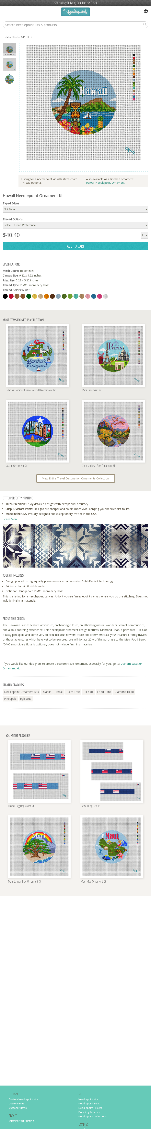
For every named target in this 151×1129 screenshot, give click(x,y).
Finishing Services (89, 1112)
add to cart (75, 246)
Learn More (10, 519)
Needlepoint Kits (22, 37)
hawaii (59, 692)
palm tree (73, 692)
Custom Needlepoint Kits (23, 1099)
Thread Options (13, 219)
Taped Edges (11, 203)
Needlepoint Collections (92, 1116)
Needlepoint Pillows (90, 1108)
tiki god (88, 692)
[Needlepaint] (75, 12)
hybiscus (25, 698)
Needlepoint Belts (89, 1103)
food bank (104, 692)
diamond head (124, 692)
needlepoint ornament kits (21, 692)
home (6, 37)
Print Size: (9, 280)
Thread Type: (11, 285)
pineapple (10, 698)
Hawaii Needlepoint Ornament (105, 182)
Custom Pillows (18, 1108)
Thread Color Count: (16, 290)
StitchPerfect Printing (21, 1121)
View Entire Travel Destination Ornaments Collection (75, 478)
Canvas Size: (10, 275)
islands (46, 692)
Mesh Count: (11, 271)
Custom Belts (16, 1103)
